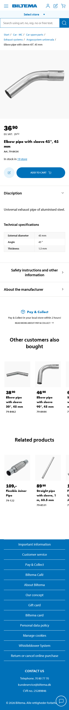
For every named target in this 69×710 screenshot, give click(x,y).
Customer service (34, 554)
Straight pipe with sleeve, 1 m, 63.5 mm (46, 495)
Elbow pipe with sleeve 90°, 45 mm (45, 402)
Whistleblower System (34, 645)
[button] (34, 14)
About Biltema (34, 585)
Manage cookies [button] (34, 635)
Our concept (35, 595)
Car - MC (17, 34)
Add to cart (38, 172)
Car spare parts (34, 34)
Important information (34, 544)
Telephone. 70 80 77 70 (34, 678)
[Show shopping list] (55, 6)
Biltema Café (34, 574)
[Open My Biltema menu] (48, 6)
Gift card (34, 605)
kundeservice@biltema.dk (34, 685)
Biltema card (34, 615)
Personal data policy (34, 625)
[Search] (64, 23)
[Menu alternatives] (6, 6)
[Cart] (63, 6)
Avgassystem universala (40, 39)
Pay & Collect (34, 564)
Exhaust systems (13, 39)
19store (22, 159)
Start (6, 34)
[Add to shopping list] (9, 172)
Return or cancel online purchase (34, 655)
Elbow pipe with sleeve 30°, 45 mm (14, 402)
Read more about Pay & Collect (33, 322)
